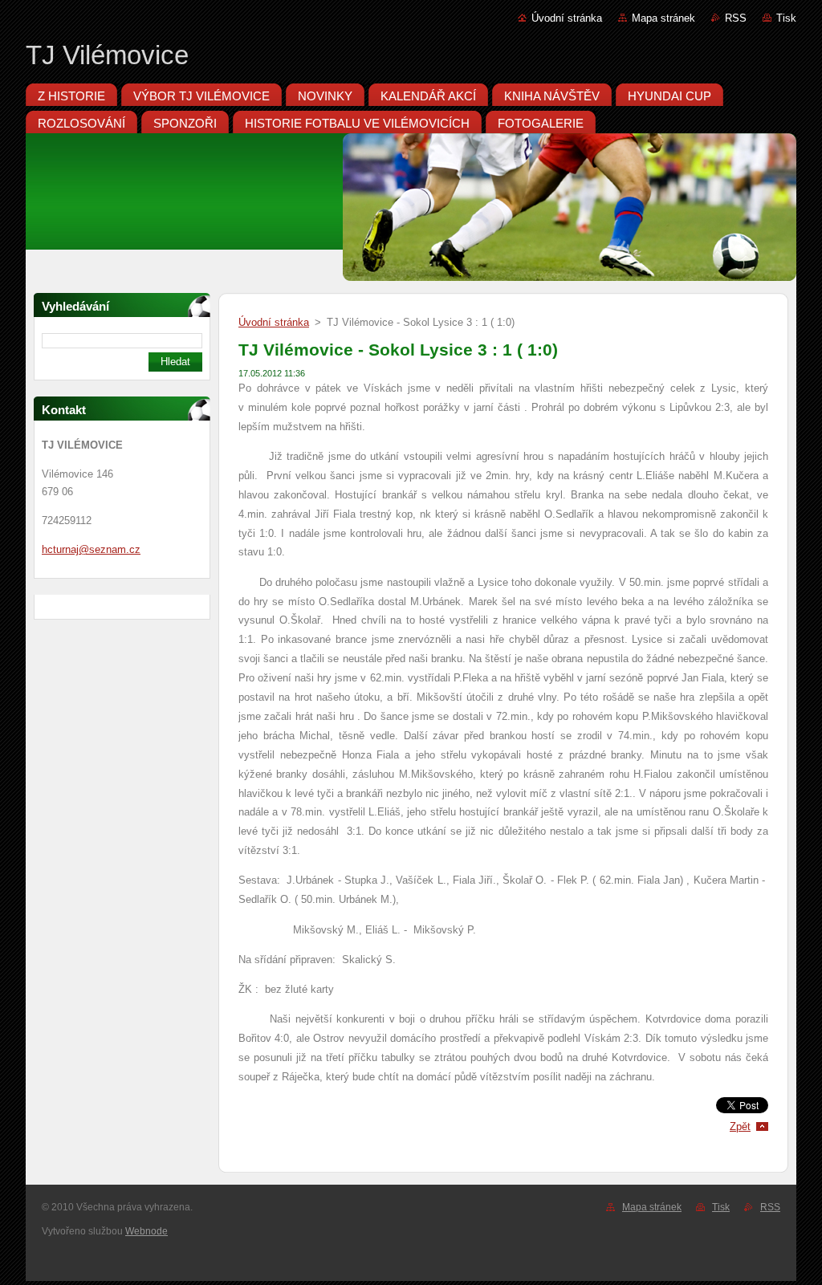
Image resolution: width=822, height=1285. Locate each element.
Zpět (740, 1126)
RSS (736, 18)
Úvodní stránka (566, 18)
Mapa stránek (663, 18)
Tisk (786, 18)
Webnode (146, 1231)
